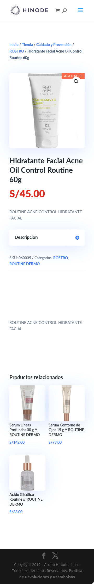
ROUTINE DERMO (24, 264)
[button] (76, 81)
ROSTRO (16, 51)
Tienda (27, 45)
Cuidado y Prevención (54, 45)
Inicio (14, 45)
